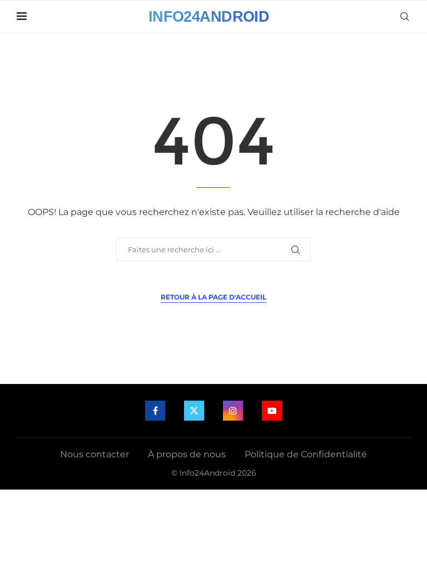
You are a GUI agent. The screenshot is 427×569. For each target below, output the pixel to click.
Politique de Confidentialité (306, 454)
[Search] (404, 17)
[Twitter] (194, 411)
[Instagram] (233, 411)
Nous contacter (94, 454)
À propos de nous (187, 454)
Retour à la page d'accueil (213, 297)
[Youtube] (272, 411)
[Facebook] (155, 411)
